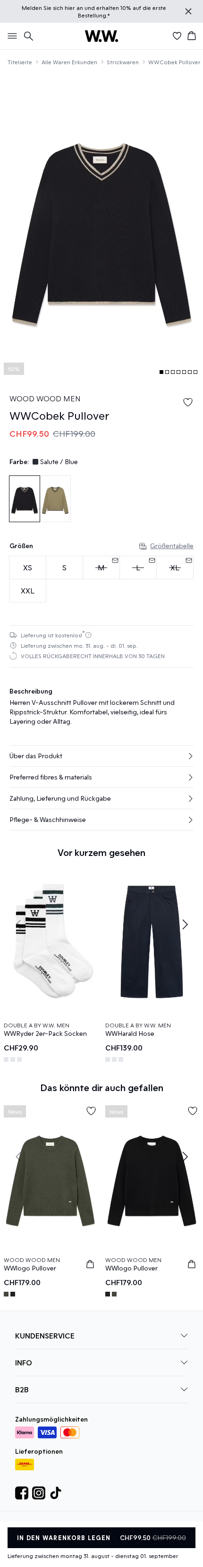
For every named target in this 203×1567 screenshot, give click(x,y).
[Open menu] (10, 35)
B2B (22, 1391)
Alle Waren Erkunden (69, 62)
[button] (101, 756)
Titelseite (20, 62)
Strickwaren (123, 62)
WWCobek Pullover (174, 62)
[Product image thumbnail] (161, 372)
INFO (23, 1364)
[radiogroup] (101, 579)
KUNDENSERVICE (45, 1337)
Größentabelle (172, 546)
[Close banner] (188, 11)
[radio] (27, 567)
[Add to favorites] (187, 402)
